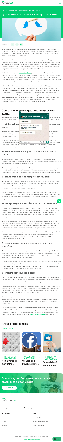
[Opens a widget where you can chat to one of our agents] (56, 439)
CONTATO (9, 388)
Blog (3, 10)
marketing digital (25, 73)
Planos (4, 421)
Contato (4, 425)
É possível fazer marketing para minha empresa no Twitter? (23, 10)
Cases (3, 418)
